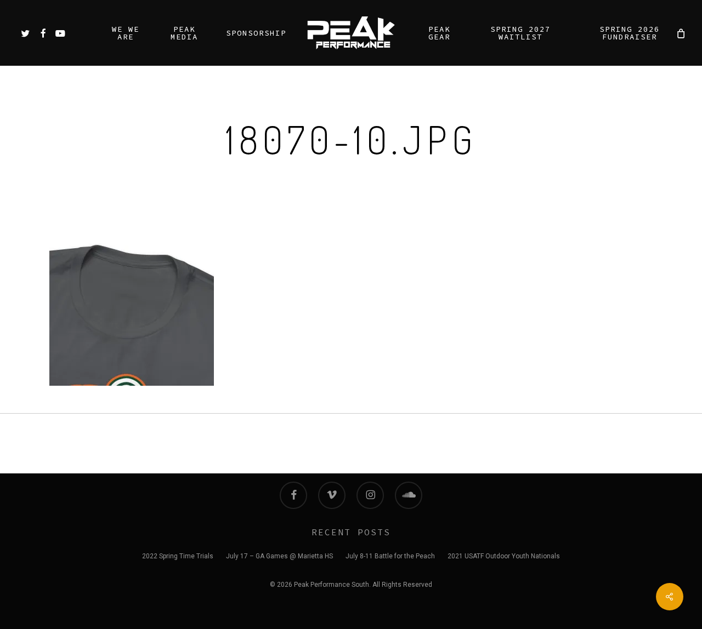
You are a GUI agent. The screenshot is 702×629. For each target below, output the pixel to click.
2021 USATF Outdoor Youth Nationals (504, 556)
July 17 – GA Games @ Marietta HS (279, 556)
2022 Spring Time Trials (177, 556)
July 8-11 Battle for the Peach (390, 556)
